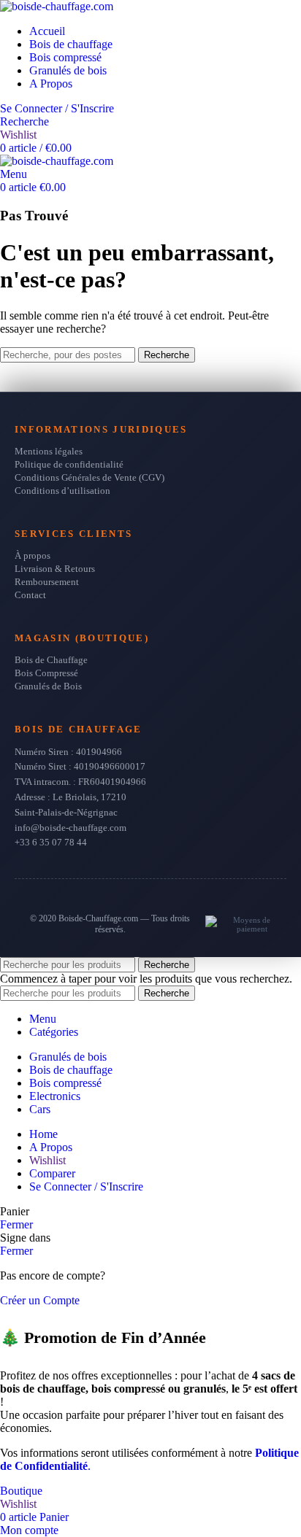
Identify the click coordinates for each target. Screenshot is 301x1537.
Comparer (52, 1173)
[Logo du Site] (56, 6)
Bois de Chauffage (51, 659)
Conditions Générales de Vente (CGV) (89, 477)
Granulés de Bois (48, 686)
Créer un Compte (40, 1300)
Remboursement (47, 581)
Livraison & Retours (55, 568)
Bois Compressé (46, 672)
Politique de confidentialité (69, 464)
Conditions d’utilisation (62, 490)
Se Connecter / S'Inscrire (86, 1186)
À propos (32, 555)
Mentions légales (49, 451)
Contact (30, 594)
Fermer (16, 1224)
